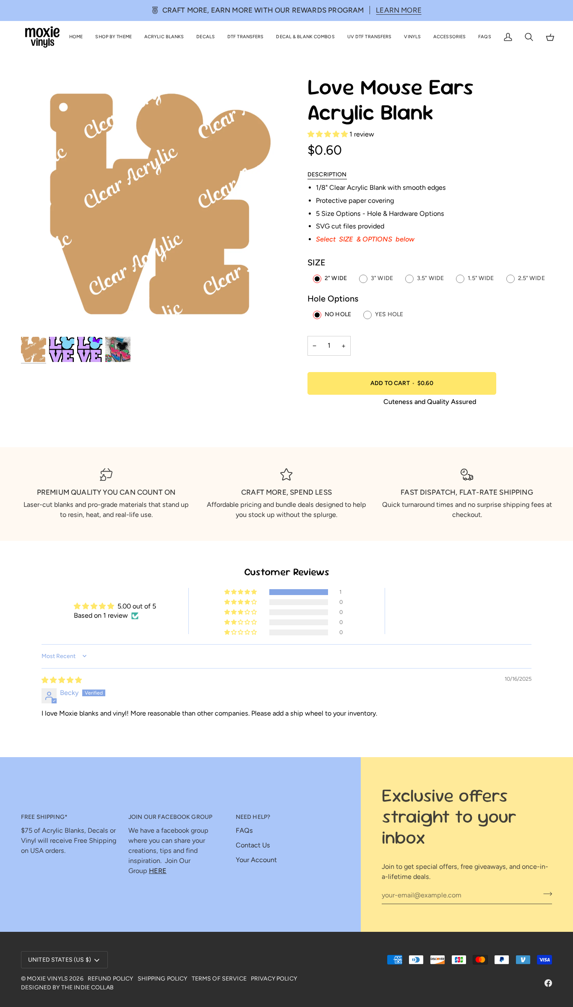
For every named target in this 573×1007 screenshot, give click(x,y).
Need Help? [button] (253, 817)
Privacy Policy (274, 978)
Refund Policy (110, 978)
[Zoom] (153, 205)
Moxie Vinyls (47, 978)
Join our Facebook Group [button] (170, 817)
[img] (62, 680)
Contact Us (253, 845)
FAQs (244, 830)
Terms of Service (219, 978)
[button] (113, 37)
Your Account (256, 860)
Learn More (399, 10)
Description (327, 174)
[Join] (545, 894)
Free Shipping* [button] (44, 817)
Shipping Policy (163, 978)
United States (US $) (59, 959)
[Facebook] (548, 983)
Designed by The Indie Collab (67, 987)
